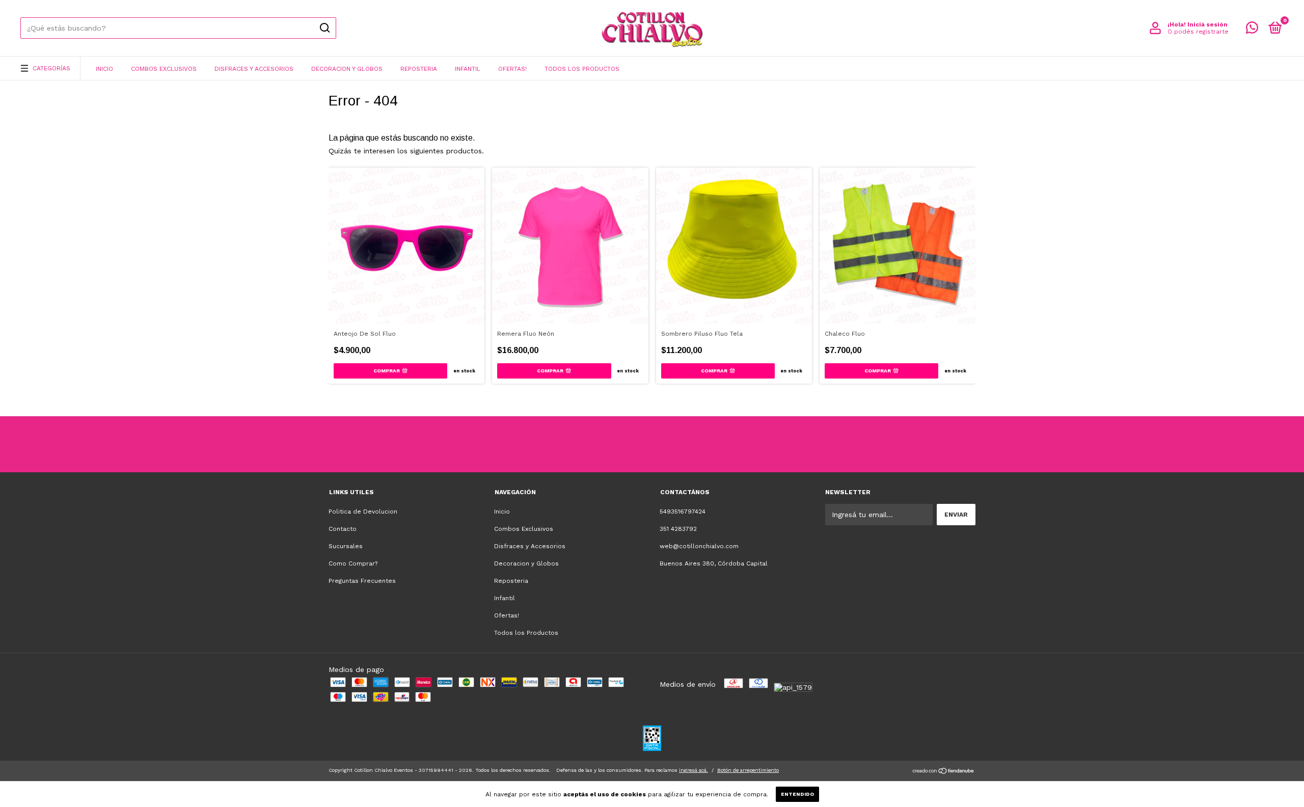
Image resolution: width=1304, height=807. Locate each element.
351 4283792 (678, 528)
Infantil (467, 68)
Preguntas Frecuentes (362, 580)
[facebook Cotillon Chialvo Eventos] (633, 444)
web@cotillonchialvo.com (699, 546)
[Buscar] (324, 28)
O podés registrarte (1198, 31)
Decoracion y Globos (347, 68)
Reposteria (418, 68)
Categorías (51, 68)
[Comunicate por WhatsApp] (1252, 30)
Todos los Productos (582, 68)
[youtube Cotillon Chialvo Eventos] (671, 444)
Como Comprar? (353, 563)
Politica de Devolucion (363, 511)
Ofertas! (512, 68)
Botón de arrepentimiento (748, 770)
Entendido (797, 794)
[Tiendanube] (943, 772)
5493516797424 (682, 511)
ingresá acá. (693, 770)
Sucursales (346, 546)
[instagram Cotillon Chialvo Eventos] (595, 444)
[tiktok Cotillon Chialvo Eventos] (709, 444)
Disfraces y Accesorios (253, 68)
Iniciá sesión (1207, 24)
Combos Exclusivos (164, 68)
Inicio (104, 68)
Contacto (343, 528)
